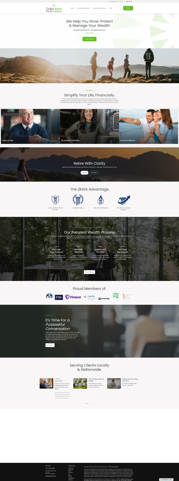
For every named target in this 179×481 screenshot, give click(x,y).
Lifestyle (70, 476)
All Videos (70, 479)
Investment (70, 469)
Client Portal (129, 1)
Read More (94, 172)
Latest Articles (71, 478)
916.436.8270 (52, 468)
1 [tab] (86, 403)
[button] (72, 8)
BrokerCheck (115, 466)
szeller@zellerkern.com (50, 476)
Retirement (70, 468)
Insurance (70, 472)
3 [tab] (92, 403)
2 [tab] (89, 403)
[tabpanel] (56, 390)
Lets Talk (84, 172)
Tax (69, 473)
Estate (69, 471)
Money (69, 475)
